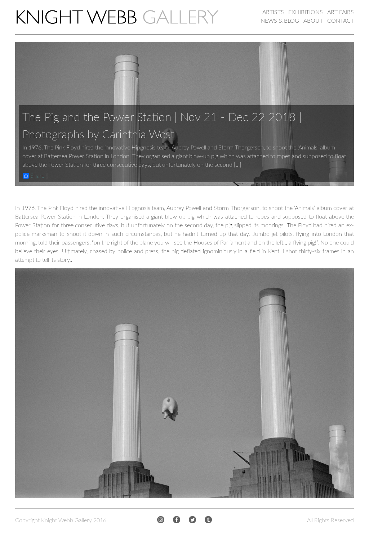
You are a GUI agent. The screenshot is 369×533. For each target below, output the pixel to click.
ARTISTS (273, 12)
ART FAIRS (340, 12)
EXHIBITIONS (305, 12)
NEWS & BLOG (280, 21)
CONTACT (340, 21)
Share (37, 176)
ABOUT (313, 21)
